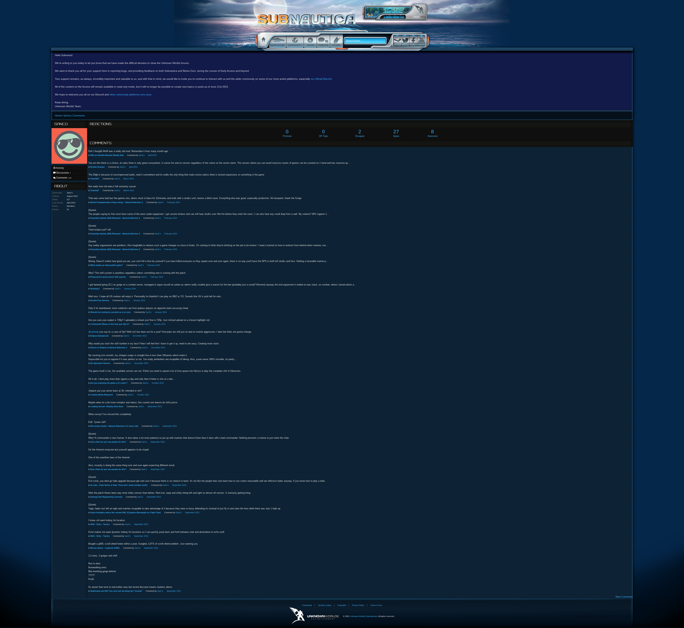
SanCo (142, 155)
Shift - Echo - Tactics (100, 524)
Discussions (63, 172)
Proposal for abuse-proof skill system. (108, 277)
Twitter (405, 40)
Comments (63, 177)
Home (263, 40)
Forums (323, 40)
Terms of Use (376, 605)
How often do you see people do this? (108, 442)
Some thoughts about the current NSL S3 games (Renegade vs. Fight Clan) (125, 512)
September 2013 (154, 406)
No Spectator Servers (100, 363)
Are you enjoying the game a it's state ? (109, 383)
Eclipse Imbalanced (99, 336)
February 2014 (173, 202)
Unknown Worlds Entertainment (419, 12)
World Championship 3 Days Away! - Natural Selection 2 (116, 202)
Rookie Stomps (97, 167)
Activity (60, 168)
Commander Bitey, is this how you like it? (109, 324)
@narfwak (93, 331)
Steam (397, 40)
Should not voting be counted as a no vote (110, 312)
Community (294, 40)
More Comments (624, 596)
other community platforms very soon (130, 94)
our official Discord (321, 78)
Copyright (342, 605)
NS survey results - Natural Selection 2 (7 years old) (114, 426)
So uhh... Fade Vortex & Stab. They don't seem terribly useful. (119, 485)
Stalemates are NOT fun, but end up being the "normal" (116, 591)
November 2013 (141, 363)
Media (310, 40)
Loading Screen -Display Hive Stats (106, 406)
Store (336, 40)
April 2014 (152, 155)
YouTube (421, 40)
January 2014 (130, 289)
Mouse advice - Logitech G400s (105, 548)
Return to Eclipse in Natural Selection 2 (108, 347)
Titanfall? (94, 179)
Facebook (413, 40)
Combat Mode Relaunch (101, 395)
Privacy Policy (358, 605)
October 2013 (158, 383)
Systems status (324, 605)
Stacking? (95, 289)
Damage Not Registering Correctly (106, 497)
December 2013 (140, 336)
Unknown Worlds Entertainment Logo (314, 615)
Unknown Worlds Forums (307, 21)
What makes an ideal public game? (106, 265)
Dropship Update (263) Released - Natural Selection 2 (115, 218)
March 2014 (128, 179)
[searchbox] (366, 41)
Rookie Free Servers (99, 300)
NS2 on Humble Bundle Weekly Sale (107, 155)
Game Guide (277, 40)
